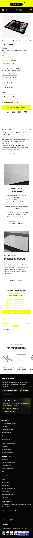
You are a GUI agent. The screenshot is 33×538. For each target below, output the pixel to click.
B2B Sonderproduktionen (9, 423)
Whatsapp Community (8, 494)
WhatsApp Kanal (9, 411)
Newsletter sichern (10, 408)
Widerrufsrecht (6, 465)
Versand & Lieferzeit (7, 452)
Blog (3, 435)
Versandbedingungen (8, 468)
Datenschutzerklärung (8, 462)
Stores (3, 479)
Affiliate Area (5, 491)
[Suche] (6, 10)
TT (15, 511)
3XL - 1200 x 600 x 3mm (11, 88)
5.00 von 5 (21, 294)
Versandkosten (13, 50)
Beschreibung (6, 129)
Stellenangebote (7, 432)
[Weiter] (30, 40)
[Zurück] (3, 40)
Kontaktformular (6, 449)
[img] (6, 323)
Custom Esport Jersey (8, 429)
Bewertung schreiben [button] (16, 312)
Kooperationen (6, 485)
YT (11, 511)
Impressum (5, 459)
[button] (6, 60)
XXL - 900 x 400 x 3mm (11, 83)
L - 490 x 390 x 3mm (10, 77)
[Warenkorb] (30, 10)
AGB (3, 471)
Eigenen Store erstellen (8, 488)
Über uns (4, 426)
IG (7, 511)
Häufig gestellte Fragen (8, 443)
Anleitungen (5, 446)
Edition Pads (5, 482)
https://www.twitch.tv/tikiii (9, 154)
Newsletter (5, 497)
